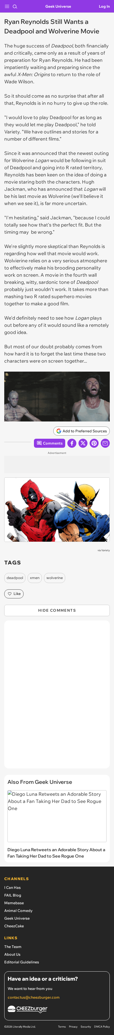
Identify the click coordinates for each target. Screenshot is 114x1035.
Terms (62, 1026)
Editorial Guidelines (21, 962)
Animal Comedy (18, 910)
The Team (12, 946)
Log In (104, 6)
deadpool (15, 577)
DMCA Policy (102, 1026)
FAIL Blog (12, 895)
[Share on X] (82, 443)
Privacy (73, 1026)
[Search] (14, 6)
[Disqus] (57, 697)
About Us (12, 954)
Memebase (14, 903)
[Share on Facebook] (71, 443)
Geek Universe (58, 6)
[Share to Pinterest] (94, 443)
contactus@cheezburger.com (34, 997)
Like (17, 593)
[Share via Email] (105, 443)
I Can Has (12, 887)
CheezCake (14, 926)
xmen (35, 577)
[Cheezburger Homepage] (57, 1010)
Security (86, 1026)
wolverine (54, 577)
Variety (105, 550)
